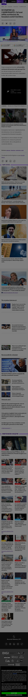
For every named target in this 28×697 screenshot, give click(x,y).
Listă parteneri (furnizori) (4, 690)
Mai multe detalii (15, 673)
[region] (14, 681)
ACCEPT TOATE (14, 693)
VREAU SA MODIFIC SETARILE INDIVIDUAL (14, 694)
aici (11, 678)
